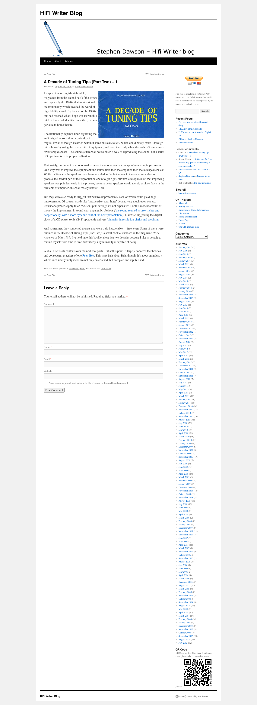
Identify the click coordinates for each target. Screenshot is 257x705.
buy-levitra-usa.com (187, 192)
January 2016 (185, 260)
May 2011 (183, 389)
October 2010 (185, 412)
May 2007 (183, 541)
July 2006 (183, 564)
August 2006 (184, 561)
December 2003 (186, 625)
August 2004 (184, 605)
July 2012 (183, 345)
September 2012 (186, 338)
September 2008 (186, 497)
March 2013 (184, 318)
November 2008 (186, 490)
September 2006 (186, 558)
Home (47, 61)
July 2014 (183, 277)
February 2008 (185, 520)
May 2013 (183, 311)
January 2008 (185, 524)
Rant (82, 268)
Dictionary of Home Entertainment (194, 209)
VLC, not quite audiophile (190, 128)
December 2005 (186, 581)
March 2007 (184, 548)
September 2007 (186, 534)
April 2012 (183, 355)
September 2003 (186, 635)
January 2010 (185, 443)
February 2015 (185, 267)
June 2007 (183, 537)
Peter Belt (88, 255)
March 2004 (184, 615)
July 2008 (183, 504)
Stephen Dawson (84, 86)
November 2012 (186, 331)
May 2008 (183, 510)
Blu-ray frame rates (202, 182)
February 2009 (185, 480)
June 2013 (183, 307)
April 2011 (183, 392)
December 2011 (186, 365)
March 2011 (184, 395)
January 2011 (185, 402)
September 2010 (186, 416)
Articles (69, 61)
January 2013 (185, 324)
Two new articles (186, 142)
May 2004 (183, 608)
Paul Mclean (184, 169)
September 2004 (186, 602)
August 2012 (184, 341)
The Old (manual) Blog (189, 226)
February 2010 (185, 439)
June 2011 (183, 385)
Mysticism (74, 268)
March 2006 (184, 578)
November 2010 (186, 409)
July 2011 (183, 382)
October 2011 (185, 372)
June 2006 (183, 568)
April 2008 (183, 514)
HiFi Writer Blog (61, 13)
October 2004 (185, 598)
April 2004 (183, 612)
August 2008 (184, 500)
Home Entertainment (188, 216)
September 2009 (186, 456)
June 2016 (183, 253)
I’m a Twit (50, 73)
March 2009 (184, 477)
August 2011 (184, 378)
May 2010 (183, 429)
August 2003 (184, 639)
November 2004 (186, 595)
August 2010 (184, 419)
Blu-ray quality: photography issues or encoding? (195, 162)
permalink (106, 268)
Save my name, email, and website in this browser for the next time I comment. (88, 383)
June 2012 (183, 348)
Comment (49, 304)
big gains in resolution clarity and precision (133, 219)
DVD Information (154, 73)
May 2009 (183, 470)
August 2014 (184, 274)
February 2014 (185, 287)
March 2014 (184, 284)
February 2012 (185, 362)
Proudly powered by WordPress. (193, 696)
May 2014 (183, 280)
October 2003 (185, 632)
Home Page (184, 219)
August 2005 (184, 585)
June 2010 (183, 426)
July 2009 (183, 463)
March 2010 (184, 436)
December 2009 (186, 446)
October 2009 (185, 453)
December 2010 (186, 406)
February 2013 (185, 321)
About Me (183, 203)
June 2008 (183, 507)
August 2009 (184, 460)
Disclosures (184, 213)
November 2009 (186, 449)
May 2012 (183, 351)
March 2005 (184, 588)
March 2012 (184, 358)
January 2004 (185, 622)
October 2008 (185, 493)
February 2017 (185, 247)
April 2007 (183, 544)
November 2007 (186, 531)
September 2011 (186, 375)
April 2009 (183, 473)
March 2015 (184, 264)
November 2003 (186, 629)
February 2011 (185, 399)
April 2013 (183, 314)
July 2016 (183, 250)
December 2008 (186, 487)
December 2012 (186, 328)
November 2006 (186, 551)
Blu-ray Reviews (186, 206)
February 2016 (185, 257)
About (57, 61)
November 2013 (186, 294)
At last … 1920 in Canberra (191, 138)
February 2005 (185, 591)
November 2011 (186, 368)
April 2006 (183, 575)
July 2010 (183, 422)
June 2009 (183, 466)
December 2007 (186, 527)
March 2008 (184, 517)
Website (48, 371)
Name (48, 347)
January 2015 (185, 270)
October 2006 (185, 554)
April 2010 (183, 433)
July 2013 (183, 304)
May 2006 (183, 571)
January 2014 (185, 291)
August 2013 (184, 301)
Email (47, 359)
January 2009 (185, 483)
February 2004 (185, 618)
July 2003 (183, 642)
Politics (182, 223)
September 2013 (186, 297)
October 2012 (185, 335)
